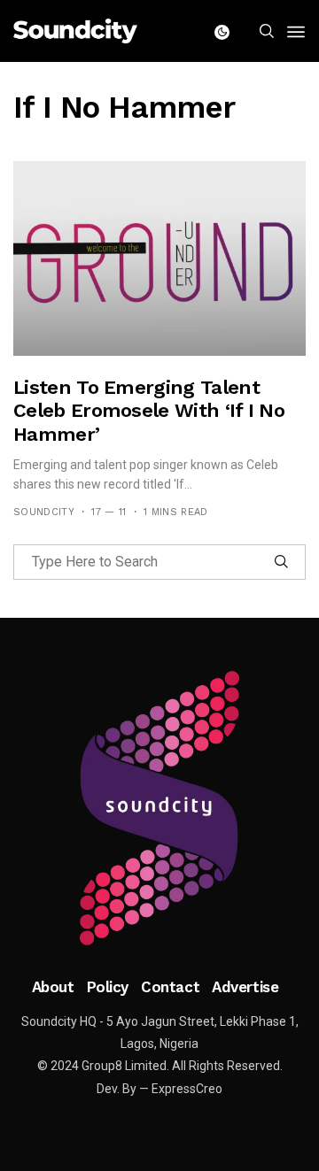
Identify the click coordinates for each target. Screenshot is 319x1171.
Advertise (245, 987)
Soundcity (43, 512)
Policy (107, 987)
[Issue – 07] (159, 808)
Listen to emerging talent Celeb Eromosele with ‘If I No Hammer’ (148, 410)
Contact (170, 987)
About (53, 987)
